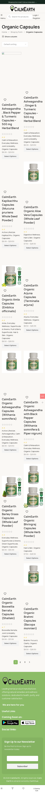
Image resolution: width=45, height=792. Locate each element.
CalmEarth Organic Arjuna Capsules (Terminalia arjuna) (31, 295)
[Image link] (19, 680)
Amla (4, 323)
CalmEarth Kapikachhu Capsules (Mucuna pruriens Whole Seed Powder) (10, 208)
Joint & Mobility (8, 146)
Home (5, 32)
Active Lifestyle (8, 232)
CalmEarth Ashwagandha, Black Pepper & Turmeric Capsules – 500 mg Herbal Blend (11, 116)
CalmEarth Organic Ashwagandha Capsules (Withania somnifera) (11, 409)
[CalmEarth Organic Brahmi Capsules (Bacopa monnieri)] (33, 574)
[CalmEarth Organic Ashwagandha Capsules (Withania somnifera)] (11, 361)
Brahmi (27, 640)
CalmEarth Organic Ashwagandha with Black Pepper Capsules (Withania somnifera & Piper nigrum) (33, 417)
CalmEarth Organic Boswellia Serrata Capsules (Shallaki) (9, 608)
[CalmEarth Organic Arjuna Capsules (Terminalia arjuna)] (33, 259)
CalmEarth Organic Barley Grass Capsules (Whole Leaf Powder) (10, 516)
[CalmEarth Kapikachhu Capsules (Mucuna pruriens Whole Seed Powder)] (11, 167)
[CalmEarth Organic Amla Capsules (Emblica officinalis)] (11, 259)
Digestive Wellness (32, 234)
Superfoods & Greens (11, 540)
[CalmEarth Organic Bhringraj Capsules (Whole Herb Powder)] (33, 474)
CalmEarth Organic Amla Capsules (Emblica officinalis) (11, 303)
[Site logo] (22, 8)
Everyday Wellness (10, 143)
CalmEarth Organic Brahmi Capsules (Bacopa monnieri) (31, 618)
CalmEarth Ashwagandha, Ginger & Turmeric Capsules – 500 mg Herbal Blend (33, 109)
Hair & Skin (28, 237)
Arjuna (27, 317)
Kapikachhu (7, 235)
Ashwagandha (8, 433)
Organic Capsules (9, 149)
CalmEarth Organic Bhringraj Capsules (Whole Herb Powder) (32, 526)
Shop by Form (17, 32)
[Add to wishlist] (5, 100)
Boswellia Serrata (9, 630)
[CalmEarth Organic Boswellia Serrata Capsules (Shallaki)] (11, 569)
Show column (11, 36)
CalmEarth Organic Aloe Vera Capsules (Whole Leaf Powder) (33, 215)
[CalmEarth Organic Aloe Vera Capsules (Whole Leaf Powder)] (33, 172)
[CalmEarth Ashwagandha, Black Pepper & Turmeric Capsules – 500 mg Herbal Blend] (11, 63)
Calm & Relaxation (10, 140)
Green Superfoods (10, 543)
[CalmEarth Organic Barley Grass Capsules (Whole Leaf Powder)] (11, 469)
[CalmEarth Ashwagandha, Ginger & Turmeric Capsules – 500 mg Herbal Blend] (33, 63)
